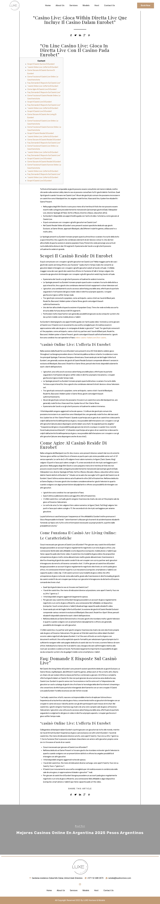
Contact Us (109, 5)
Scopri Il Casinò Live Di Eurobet (39, 102)
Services (73, 5)
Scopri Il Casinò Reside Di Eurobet (40, 133)
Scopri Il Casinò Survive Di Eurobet (41, 64)
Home (48, 5)
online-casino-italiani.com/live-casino (90, 338)
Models (86, 5)
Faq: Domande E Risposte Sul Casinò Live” (44, 83)
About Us (60, 5)
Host (96, 5)
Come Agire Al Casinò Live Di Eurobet (42, 89)
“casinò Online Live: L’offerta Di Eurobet (42, 67)
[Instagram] (80, 884)
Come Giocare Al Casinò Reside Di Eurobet (44, 140)
